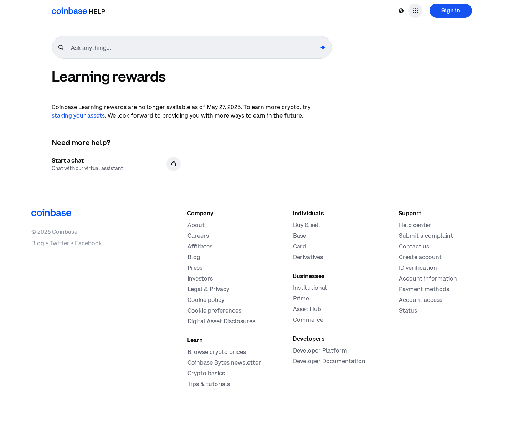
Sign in (450, 10)
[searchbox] (195, 47)
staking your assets (78, 115)
